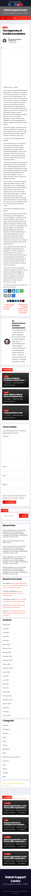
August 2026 (6, 624)
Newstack (24, 891)
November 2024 (7, 699)
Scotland (5, 773)
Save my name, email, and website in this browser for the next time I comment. (14, 497)
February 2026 (7, 648)
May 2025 (5, 684)
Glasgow (5, 733)
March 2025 (6, 692)
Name (5, 466)
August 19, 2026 (10, 810)
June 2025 (6, 680)
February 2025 (7, 696)
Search (4, 510)
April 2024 (6, 711)
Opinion (5, 27)
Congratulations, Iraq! (13, 413)
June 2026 (6, 632)
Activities (5, 725)
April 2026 (6, 640)
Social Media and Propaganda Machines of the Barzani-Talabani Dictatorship (23, 308)
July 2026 (6, 628)
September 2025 (7, 668)
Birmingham (6, 729)
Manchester (6, 749)
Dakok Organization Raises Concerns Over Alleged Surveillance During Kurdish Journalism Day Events (15, 585)
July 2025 (5, 676)
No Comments (22, 812)
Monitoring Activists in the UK (11, 757)
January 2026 (7, 652)
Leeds (4, 741)
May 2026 (6, 636)
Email (5, 475)
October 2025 (7, 664)
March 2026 (6, 644)
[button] (26, 18)
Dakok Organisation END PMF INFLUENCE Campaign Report (13, 593)
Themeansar (15, 893)
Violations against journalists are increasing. (9, 306)
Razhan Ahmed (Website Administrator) (14, 40)
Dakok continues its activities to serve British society (14, 824)
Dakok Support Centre (15, 10)
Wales (4, 776)
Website (5, 484)
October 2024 (7, 703)
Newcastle (6, 761)
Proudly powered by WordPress (10, 891)
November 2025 (7, 660)
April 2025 (6, 688)
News (4, 765)
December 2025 (7, 656)
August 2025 (6, 672)
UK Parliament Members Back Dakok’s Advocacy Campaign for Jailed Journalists (14, 613)
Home (4, 737)
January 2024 (7, 715)
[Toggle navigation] (14, 18)
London (5, 745)
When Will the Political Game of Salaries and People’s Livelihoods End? (14, 396)
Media (4, 753)
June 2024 (6, 707)
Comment (6, 436)
